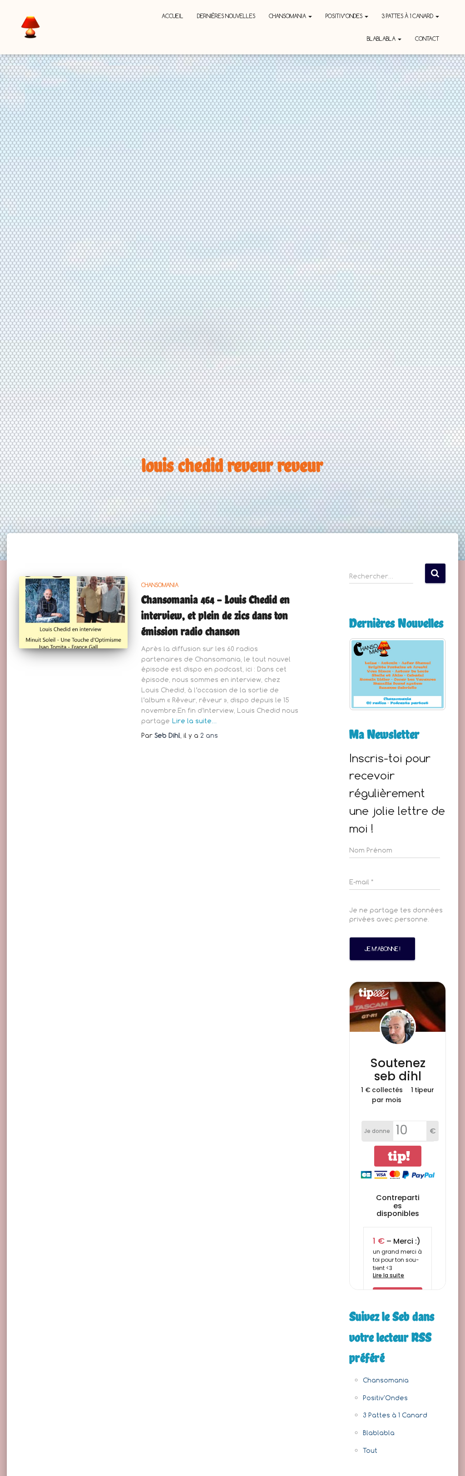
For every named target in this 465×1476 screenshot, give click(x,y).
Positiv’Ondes (345, 16)
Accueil (172, 16)
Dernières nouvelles (226, 16)
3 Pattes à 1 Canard (408, 16)
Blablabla (382, 38)
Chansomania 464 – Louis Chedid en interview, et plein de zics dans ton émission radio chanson (215, 615)
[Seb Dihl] (30, 27)
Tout (370, 1450)
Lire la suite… (194, 720)
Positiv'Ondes (385, 1397)
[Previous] (368, 674)
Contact (427, 38)
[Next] (427, 674)
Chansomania (288, 16)
